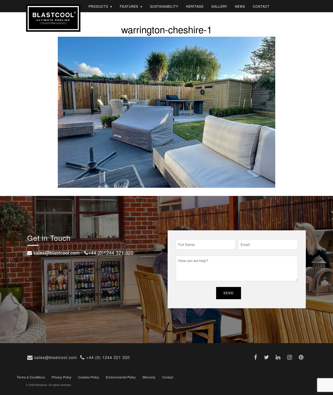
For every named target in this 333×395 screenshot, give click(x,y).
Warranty (148, 377)
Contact (261, 6)
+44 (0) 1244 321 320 (107, 357)
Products (98, 6)
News (240, 6)
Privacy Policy (61, 377)
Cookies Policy (88, 377)
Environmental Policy (121, 377)
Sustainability (164, 6)
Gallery (219, 6)
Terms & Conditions (31, 377)
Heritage (195, 6)
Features (129, 6)
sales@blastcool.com (55, 357)
